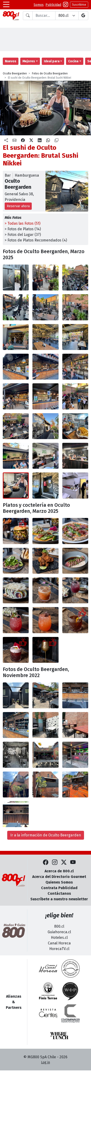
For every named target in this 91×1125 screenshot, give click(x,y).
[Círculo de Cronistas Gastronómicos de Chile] (70, 968)
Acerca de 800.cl (59, 871)
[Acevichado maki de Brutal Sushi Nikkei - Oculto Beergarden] (16, 590)
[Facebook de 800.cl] (45, 862)
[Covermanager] (70, 1013)
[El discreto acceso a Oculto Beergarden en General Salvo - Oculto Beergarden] (16, 277)
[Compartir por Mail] (14, 140)
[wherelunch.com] (59, 1035)
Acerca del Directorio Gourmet (59, 876)
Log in (45, 1062)
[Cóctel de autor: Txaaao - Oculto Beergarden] (16, 650)
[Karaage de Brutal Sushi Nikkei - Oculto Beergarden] (45, 561)
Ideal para (52, 61)
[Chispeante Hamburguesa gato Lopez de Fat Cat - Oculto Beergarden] (16, 531)
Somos (39, 5)
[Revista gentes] (48, 1013)
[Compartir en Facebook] (23, 140)
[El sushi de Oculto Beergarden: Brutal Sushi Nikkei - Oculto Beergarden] (75, 456)
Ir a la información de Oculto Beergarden (45, 835)
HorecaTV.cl (59, 949)
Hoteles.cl (59, 937)
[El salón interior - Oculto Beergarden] (16, 755)
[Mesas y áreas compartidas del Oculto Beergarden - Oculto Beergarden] (45, 725)
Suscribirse (79, 4)
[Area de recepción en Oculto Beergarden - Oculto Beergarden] (45, 277)
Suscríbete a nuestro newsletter (59, 899)
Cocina (73, 61)
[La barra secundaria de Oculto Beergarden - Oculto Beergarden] (16, 396)
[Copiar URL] (56, 140)
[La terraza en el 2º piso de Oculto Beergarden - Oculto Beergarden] (75, 396)
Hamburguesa (27, 175)
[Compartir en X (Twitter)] (31, 140)
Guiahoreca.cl (59, 932)
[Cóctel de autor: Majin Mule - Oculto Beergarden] (16, 620)
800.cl (59, 926)
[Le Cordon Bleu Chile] (48, 991)
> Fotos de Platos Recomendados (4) (36, 240)
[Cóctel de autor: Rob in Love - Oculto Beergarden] (45, 650)
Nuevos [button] (10, 61)
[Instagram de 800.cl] (54, 862)
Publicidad (53, 5)
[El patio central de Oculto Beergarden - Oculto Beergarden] (45, 695)
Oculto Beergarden (15, 73)
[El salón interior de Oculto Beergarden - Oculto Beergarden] (16, 337)
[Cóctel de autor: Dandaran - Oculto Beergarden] (75, 590)
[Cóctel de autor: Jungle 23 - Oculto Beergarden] (45, 590)
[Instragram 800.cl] (65, 4)
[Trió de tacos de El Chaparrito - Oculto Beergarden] (45, 531)
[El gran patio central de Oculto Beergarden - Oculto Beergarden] (75, 277)
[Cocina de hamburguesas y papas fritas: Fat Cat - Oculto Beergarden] (45, 426)
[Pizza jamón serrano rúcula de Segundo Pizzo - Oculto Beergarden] (75, 531)
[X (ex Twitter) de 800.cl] (63, 862)
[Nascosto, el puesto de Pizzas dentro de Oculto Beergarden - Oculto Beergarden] (75, 784)
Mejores (28, 61)
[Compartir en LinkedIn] (39, 140)
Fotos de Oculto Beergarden (50, 73)
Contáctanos (59, 893)
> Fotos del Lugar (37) (23, 234)
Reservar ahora (18, 206)
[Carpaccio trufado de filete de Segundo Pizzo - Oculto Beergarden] (16, 561)
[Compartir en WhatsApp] (48, 140)
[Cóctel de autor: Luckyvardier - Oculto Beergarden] (75, 620)
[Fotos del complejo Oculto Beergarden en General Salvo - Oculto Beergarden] (16, 695)
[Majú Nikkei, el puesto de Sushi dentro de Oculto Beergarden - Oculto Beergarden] (45, 755)
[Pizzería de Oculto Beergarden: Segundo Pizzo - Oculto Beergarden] (16, 456)
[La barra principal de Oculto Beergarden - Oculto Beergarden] (16, 367)
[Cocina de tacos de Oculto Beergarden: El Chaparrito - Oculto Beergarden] (45, 485)
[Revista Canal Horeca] (48, 968)
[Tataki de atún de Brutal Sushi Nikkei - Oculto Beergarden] (75, 561)
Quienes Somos (59, 882)
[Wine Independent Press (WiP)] (70, 991)
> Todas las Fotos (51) (22, 223)
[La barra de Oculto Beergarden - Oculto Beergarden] (75, 695)
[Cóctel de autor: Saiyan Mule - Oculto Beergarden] (45, 620)
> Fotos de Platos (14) (23, 229)
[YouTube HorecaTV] (73, 862)
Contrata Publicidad (59, 888)
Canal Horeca (59, 943)
